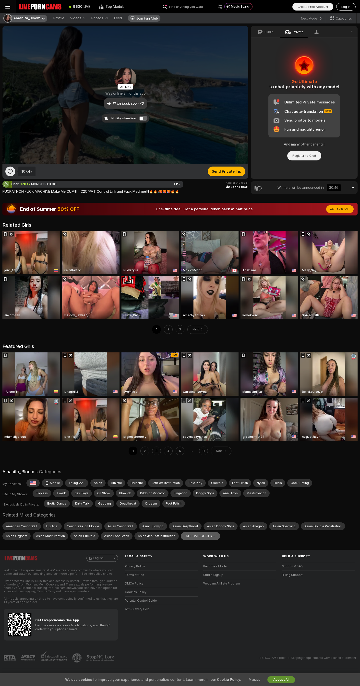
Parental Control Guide (141, 600)
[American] (33, 483)
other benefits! (312, 144)
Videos (77, 18)
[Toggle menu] (8, 6)
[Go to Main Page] (40, 6)
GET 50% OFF (340, 209)
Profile (58, 18)
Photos (99, 18)
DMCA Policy (134, 583)
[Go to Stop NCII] (100, 658)
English (98, 558)
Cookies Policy (135, 592)
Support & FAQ (292, 566)
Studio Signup (213, 575)
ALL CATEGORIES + (200, 536)
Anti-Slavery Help (137, 609)
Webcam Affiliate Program (221, 583)
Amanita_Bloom (18, 471)
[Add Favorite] (10, 171)
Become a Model (215, 566)
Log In (345, 7)
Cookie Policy (228, 680)
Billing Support (292, 575)
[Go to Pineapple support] (77, 658)
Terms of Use (134, 575)
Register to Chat (304, 155)
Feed (118, 18)
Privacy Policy (135, 566)
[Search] (219, 6)
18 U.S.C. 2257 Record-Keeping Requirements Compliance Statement (307, 658)
